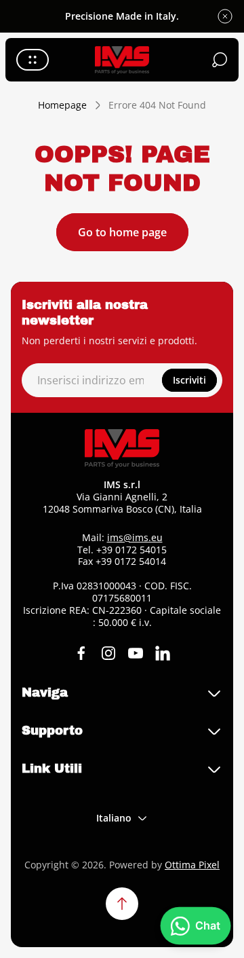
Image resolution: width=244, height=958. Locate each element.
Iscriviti (189, 379)
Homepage (62, 105)
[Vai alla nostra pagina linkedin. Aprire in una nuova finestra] (163, 653)
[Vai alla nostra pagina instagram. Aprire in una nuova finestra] (108, 653)
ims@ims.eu (135, 537)
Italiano (113, 817)
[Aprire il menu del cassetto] (32, 60)
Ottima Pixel (192, 864)
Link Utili (52, 768)
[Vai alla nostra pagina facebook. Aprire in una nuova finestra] (81, 653)
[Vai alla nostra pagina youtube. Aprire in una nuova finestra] (135, 653)
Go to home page (122, 232)
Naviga (45, 692)
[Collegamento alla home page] (122, 448)
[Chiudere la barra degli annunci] (225, 16)
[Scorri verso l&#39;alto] (122, 903)
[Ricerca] (220, 60)
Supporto (52, 730)
